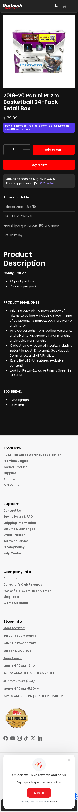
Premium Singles (15, 461)
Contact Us (12, 510)
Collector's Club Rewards (22, 584)
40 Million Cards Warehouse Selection (32, 455)
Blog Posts (11, 597)
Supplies (9, 473)
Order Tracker (14, 535)
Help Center (12, 553)
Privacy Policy (13, 547)
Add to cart (54, 150)
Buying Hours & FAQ (18, 516)
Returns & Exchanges (19, 529)
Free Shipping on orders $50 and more (31, 226)
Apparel (9, 479)
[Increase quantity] (26, 147)
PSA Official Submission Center (27, 591)
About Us (10, 578)
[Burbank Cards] (12, 6)
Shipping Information (19, 523)
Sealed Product (15, 467)
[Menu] (73, 6)
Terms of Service (16, 541)
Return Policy (13, 235)
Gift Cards (11, 485)
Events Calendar (15, 603)
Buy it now (39, 165)
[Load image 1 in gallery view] (39, 51)
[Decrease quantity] (26, 152)
